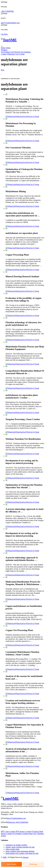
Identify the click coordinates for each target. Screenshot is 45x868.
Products (4, 50)
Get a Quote (11, 864)
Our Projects (15, 52)
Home (3, 48)
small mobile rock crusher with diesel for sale (22, 853)
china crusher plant (12, 849)
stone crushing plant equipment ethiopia (20, 851)
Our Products (6, 52)
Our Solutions (26, 52)
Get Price (4, 34)
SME (5, 857)
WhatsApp (11, 54)
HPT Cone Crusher (8, 831)
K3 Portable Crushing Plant (23, 834)
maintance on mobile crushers (16, 845)
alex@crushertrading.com (10, 23)
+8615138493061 (7, 11)
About (8, 48)
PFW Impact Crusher (23, 831)
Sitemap (25, 857)
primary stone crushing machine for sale (20, 847)
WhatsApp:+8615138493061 (17, 822)
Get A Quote (20, 54)
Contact (4, 54)
